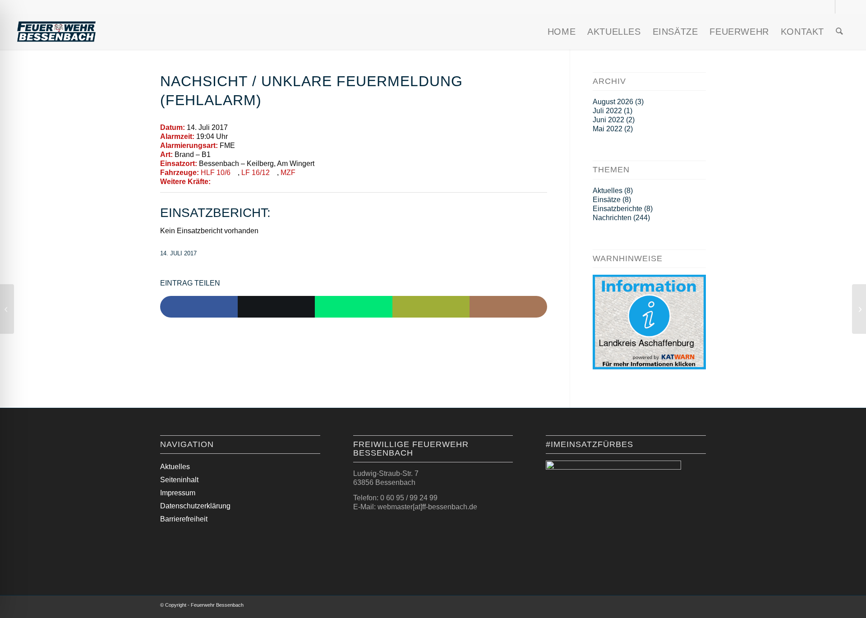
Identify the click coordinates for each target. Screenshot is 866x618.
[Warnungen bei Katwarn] (649, 367)
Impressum (177, 493)
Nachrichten (612, 217)
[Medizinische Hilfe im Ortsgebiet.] (7, 309)
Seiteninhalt (179, 480)
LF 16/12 (255, 172)
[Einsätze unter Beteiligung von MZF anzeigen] (300, 172)
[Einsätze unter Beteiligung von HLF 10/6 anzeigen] (235, 172)
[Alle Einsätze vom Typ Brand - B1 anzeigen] (215, 154)
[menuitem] (561, 32)
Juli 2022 (607, 111)
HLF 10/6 (215, 172)
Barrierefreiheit (183, 519)
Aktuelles (607, 190)
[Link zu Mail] (842, 7)
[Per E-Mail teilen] (431, 307)
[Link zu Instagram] (828, 7)
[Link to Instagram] (508, 307)
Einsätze (607, 199)
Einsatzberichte (617, 208)
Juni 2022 (608, 120)
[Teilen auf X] (276, 307)
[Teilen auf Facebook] (199, 307)
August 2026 (613, 102)
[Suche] (839, 32)
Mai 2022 (607, 129)
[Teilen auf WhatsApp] (353, 307)
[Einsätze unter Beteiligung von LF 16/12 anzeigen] (274, 172)
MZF (288, 172)
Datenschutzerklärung (195, 506)
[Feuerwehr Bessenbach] (56, 32)
